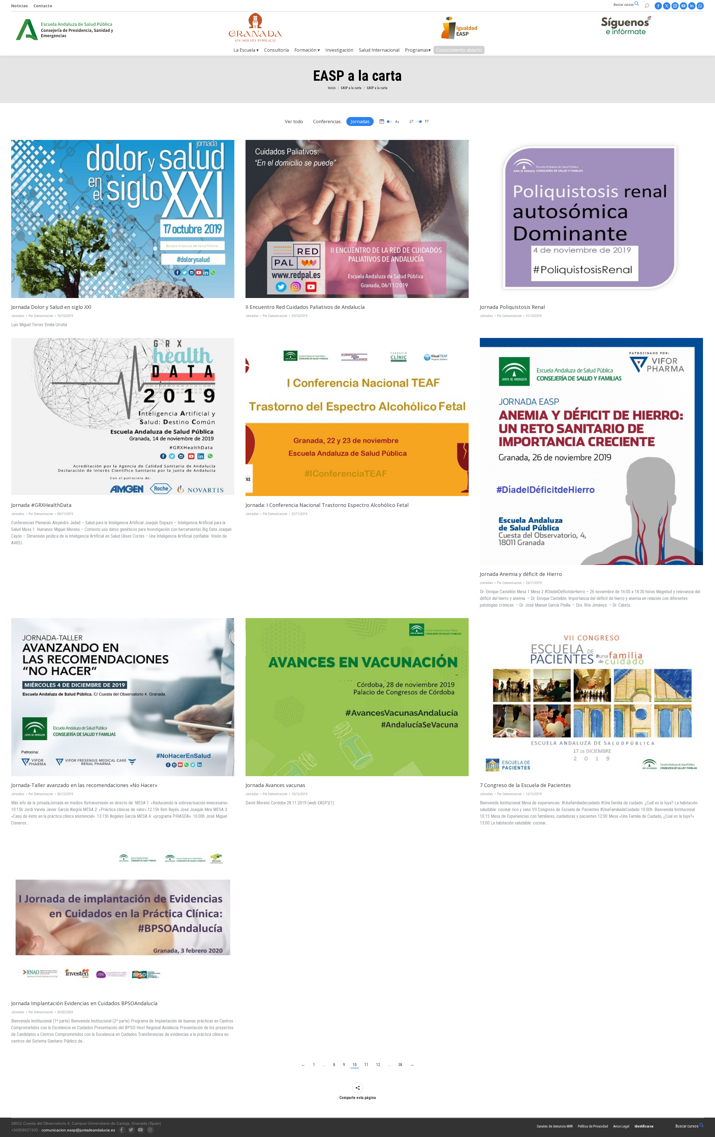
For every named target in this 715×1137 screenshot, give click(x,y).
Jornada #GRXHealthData (41, 505)
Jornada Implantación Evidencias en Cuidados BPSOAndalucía (84, 1003)
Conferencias (327, 121)
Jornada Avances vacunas (275, 785)
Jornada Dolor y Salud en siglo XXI (51, 307)
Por (40, 316)
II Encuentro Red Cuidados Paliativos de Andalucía (305, 307)
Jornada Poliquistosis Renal (512, 307)
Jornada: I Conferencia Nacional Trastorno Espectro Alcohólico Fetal (327, 505)
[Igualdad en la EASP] (468, 27)
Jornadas (360, 121)
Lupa (123, 219)
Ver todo (294, 121)
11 (366, 1064)
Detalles (138, 219)
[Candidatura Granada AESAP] (255, 40)
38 (400, 1064)
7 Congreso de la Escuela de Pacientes (525, 785)
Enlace (108, 219)
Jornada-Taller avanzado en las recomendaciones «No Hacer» (84, 785)
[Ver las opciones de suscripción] (626, 26)
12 (378, 1064)
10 (355, 1064)
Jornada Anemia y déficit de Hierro (521, 574)
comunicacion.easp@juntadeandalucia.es (78, 1130)
